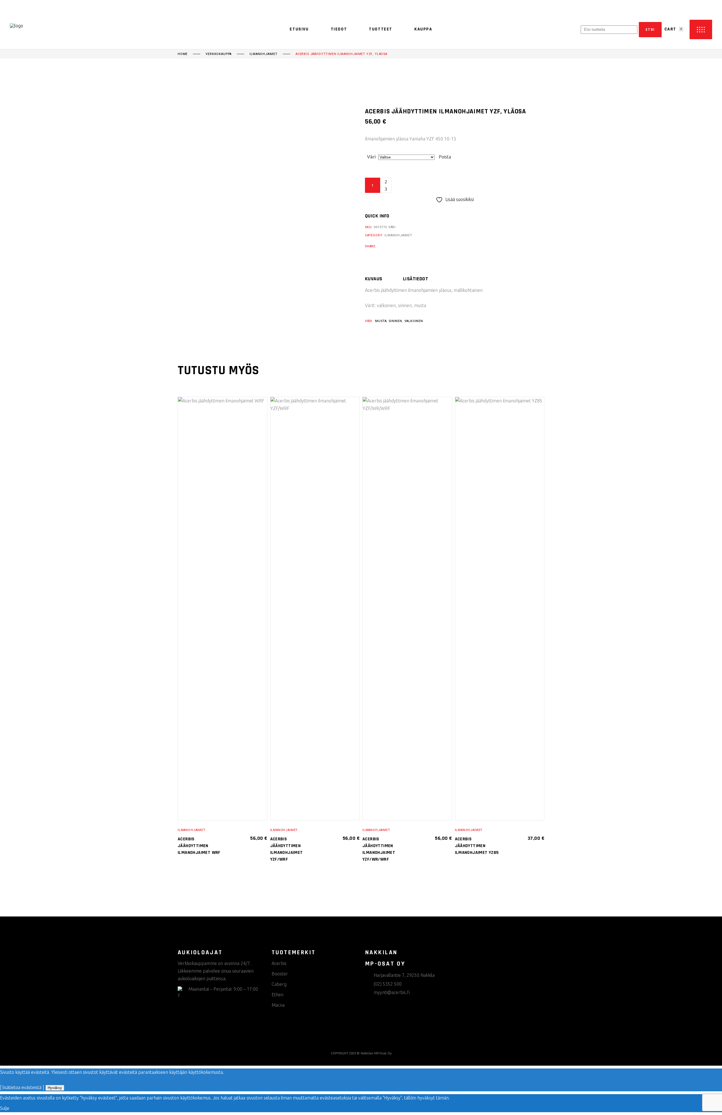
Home (183, 54)
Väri (371, 156)
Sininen (395, 321)
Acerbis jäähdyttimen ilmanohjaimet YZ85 (477, 846)
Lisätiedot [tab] (415, 278)
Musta (380, 321)
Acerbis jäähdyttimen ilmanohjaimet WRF (199, 846)
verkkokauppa (219, 54)
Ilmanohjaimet (264, 54)
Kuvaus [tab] (373, 278)
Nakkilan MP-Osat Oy (376, 1053)
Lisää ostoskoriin (430, 185)
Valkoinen (413, 321)
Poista (445, 156)
